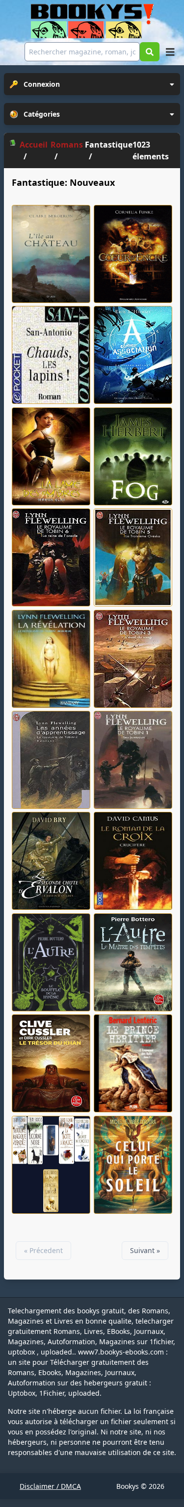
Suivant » (145, 1250)
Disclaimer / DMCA (50, 1486)
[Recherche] (149, 51)
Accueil (34, 144)
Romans (67, 144)
